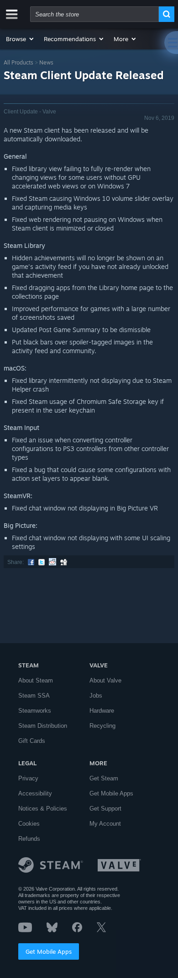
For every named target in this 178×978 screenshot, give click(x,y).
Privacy (28, 778)
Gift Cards (31, 740)
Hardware (101, 710)
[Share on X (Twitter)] (41, 562)
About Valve (105, 680)
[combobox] (94, 14)
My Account (105, 823)
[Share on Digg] (63, 562)
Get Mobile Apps (49, 951)
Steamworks (34, 710)
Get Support (105, 808)
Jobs (95, 695)
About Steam (35, 680)
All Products (18, 62)
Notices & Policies (42, 808)
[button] (20, 38)
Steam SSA (34, 695)
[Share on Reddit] (52, 562)
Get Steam (103, 778)
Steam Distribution (42, 725)
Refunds (29, 838)
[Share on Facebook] (31, 562)
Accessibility (35, 793)
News (46, 62)
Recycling (102, 725)
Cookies (29, 823)
